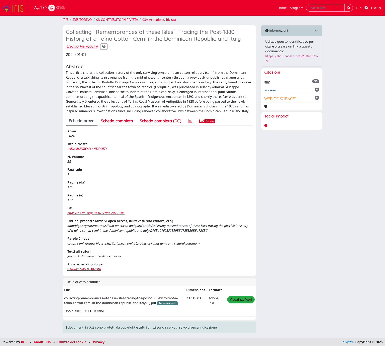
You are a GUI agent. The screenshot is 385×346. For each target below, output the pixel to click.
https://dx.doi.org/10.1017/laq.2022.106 (96, 213)
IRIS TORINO (82, 19)
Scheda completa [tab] (117, 120)
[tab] (190, 121)
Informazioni (278, 30)
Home (282, 8)
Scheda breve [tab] (81, 120)
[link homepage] (14, 8)
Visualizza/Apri (241, 299)
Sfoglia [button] (295, 8)
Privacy (98, 342)
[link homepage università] (49, 8)
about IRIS (42, 342)
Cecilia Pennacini (82, 46)
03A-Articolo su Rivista (159, 19)
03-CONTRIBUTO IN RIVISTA (117, 19)
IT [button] (357, 8)
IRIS (65, 19)
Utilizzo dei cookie (71, 342)
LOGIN (376, 8)
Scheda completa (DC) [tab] (160, 120)
